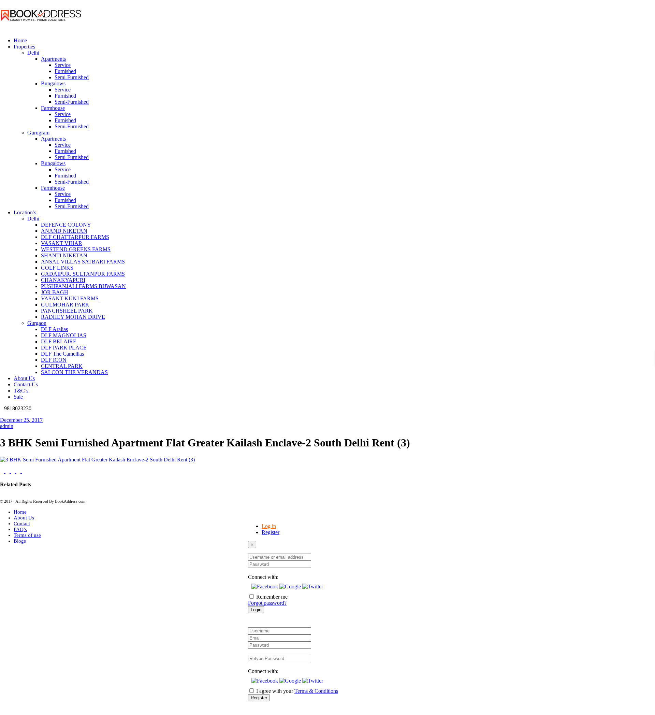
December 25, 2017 (21, 420)
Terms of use (27, 535)
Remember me (272, 597)
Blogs (20, 541)
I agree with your (297, 691)
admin (6, 426)
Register (270, 532)
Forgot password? (267, 603)
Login (256, 609)
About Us (24, 517)
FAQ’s (20, 529)
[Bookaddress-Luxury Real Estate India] (41, 29)
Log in (269, 526)
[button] (265, 586)
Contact (22, 523)
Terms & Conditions (316, 691)
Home (20, 512)
